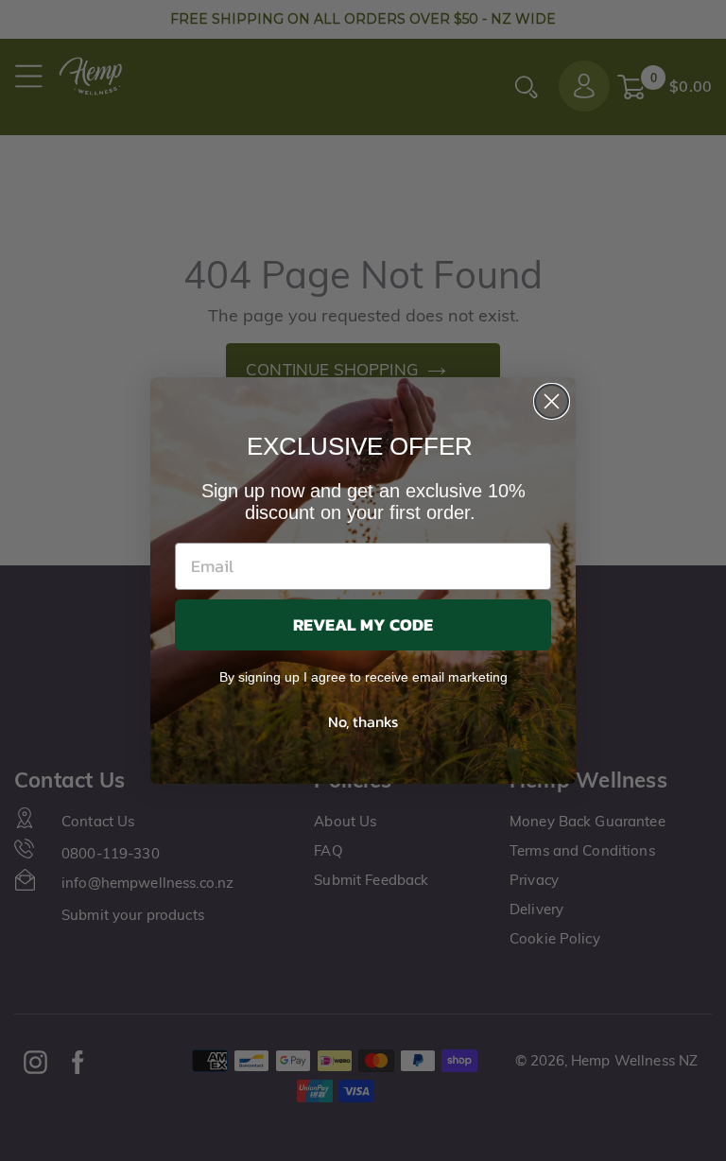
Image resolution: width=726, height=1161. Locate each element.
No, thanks (363, 721)
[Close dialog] (551, 401)
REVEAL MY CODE (363, 624)
